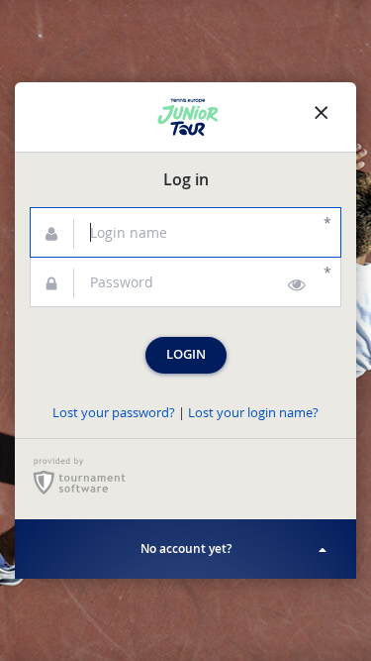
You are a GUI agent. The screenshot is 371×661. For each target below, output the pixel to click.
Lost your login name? (253, 412)
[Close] (321, 117)
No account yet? (186, 548)
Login (186, 354)
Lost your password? (113, 412)
